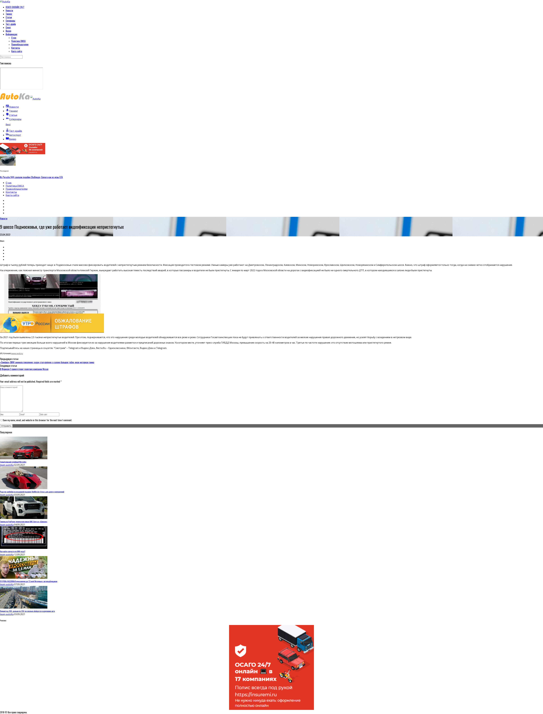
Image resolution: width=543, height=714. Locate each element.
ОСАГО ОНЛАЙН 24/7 (15, 7)
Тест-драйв (11, 24)
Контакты (15, 48)
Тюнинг (9, 14)
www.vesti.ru (17, 353)
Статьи (9, 17)
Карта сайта (16, 51)
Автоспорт (13, 135)
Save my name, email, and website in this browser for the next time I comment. (37, 420)
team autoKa (7, 464)
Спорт (8, 27)
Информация (11, 34)
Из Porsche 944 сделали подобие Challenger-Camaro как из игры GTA (31, 177)
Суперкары (10, 20)
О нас (13, 37)
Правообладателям (19, 44)
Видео (8, 31)
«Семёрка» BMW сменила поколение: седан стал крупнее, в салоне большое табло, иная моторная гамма (47, 362)
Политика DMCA (18, 41)
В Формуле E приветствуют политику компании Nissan (24, 369)
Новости (9, 10)
